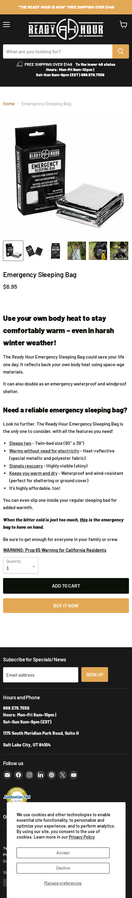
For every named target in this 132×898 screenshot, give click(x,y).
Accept (63, 852)
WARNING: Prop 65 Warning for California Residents (54, 550)
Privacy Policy (82, 837)
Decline (63, 867)
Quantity (13, 561)
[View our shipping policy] (66, 7)
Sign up (94, 674)
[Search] (120, 51)
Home (9, 103)
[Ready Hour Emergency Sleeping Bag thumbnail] (13, 251)
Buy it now (66, 605)
